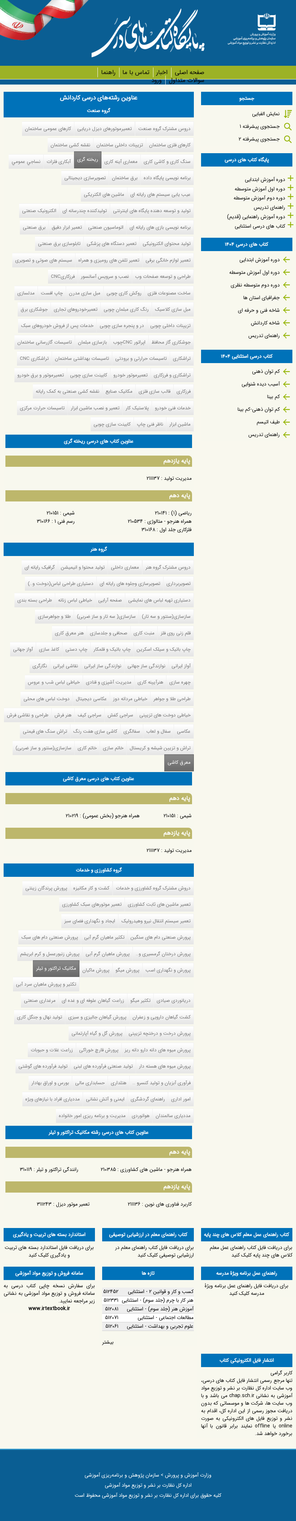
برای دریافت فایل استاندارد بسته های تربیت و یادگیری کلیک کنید (49, 1251)
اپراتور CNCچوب (129, 342)
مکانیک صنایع (118, 391)
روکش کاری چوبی (124, 293)
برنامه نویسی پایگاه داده (167, 178)
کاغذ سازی (49, 649)
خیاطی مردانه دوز (130, 699)
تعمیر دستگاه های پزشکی (111, 243)
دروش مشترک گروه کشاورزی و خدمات (153, 888)
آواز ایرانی (181, 666)
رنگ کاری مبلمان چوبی (126, 309)
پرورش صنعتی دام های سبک (49, 937)
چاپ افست (52, 293)
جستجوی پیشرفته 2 (259, 139)
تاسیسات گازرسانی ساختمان (44, 342)
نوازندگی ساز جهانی (146, 666)
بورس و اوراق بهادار (50, 1083)
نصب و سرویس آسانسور (105, 276)
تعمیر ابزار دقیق (67, 227)
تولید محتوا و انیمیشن (83, 567)
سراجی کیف (89, 715)
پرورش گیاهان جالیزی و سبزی (97, 1017)
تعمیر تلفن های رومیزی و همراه (108, 260)
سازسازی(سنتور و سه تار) (166, 616)
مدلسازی (26, 293)
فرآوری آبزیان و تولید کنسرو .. (161, 1083)
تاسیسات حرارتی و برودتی (141, 358)
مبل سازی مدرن (84, 293)
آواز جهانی (23, 649)
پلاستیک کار (137, 408)
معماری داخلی (125, 567)
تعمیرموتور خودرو (130, 375)
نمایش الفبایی (266, 114)
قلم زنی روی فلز (176, 633)
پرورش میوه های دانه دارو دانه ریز (158, 1050)
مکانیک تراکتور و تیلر (54, 968)
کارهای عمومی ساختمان (48, 129)
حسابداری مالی (90, 1083)
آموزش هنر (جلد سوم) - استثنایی (160, 1309)
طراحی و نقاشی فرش (27, 715)
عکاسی (184, 731)
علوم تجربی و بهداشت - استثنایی (160, 1326)
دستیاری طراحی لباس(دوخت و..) (60, 583)
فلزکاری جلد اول (176, 530)
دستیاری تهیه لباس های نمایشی (159, 600)
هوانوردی (140, 1116)
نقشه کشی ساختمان (70, 145)
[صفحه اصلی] (251, 26)
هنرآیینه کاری (150, 682)
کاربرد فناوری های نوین (168, 1204)
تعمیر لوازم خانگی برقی (168, 260)
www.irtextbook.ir (49, 1309)
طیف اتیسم (268, 422)
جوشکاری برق (34, 309)
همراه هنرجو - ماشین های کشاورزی (156, 1169)
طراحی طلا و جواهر (172, 699)
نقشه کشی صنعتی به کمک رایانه (67, 391)
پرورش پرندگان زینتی (46, 888)
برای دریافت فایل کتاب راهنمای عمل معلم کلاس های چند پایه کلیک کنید (251, 1251)
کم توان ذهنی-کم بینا (259, 409)
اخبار (161, 72)
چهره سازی (180, 682)
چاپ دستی (76, 649)
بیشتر (108, 1342)
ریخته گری (87, 159)
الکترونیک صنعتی (39, 211)
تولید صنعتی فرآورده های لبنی (103, 1066)
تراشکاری (182, 358)
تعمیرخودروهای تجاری (75, 309)
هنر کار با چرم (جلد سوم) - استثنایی (157, 1300)
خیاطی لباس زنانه (75, 600)
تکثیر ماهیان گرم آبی (104, 937)
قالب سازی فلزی (154, 391)
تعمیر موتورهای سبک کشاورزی (92, 904)
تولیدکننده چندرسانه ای (84, 211)
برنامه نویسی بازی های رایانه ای (160, 227)
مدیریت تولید (178, 478)
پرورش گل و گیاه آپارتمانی (96, 1033)
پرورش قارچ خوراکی (98, 1050)
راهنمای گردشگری (148, 1099)
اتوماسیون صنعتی (105, 227)
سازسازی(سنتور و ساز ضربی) (43, 748)
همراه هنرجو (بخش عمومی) (111, 816)
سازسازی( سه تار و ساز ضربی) (106, 616)
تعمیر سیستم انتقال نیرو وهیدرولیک (156, 921)
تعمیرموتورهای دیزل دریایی (104, 129)
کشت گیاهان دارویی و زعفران (161, 1017)
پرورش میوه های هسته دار (165, 1066)
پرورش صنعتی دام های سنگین (161, 937)
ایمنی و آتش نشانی (105, 1099)
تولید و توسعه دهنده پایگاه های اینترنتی (152, 211)
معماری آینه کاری (121, 161)
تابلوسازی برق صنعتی (59, 243)
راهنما (108, 72)
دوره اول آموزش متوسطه (260, 189)
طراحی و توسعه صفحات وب (163, 276)
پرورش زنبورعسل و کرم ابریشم (49, 954)
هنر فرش (63, 715)
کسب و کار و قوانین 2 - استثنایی (160, 1292)
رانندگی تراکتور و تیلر (57, 1169)
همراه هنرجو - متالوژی (169, 521)
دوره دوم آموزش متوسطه (259, 198)
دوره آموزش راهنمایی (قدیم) (256, 217)
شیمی (69, 513)
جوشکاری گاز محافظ (171, 342)
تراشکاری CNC (34, 358)
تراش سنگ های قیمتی (45, 731)
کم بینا (273, 397)
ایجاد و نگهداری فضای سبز (89, 921)
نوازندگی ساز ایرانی (102, 666)
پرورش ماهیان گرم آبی (108, 954)
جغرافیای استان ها (261, 298)
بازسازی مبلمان (92, 342)
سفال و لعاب (158, 731)
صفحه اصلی (189, 72)
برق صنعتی (34, 227)
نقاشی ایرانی (65, 666)
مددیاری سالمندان (173, 1116)
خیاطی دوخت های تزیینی (165, 715)
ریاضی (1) (181, 513)
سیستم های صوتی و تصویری (43, 260)
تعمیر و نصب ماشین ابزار (95, 408)
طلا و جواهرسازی (54, 616)
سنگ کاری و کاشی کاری (167, 161)
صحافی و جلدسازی (108, 633)
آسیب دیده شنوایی (260, 384)
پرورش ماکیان (95, 970)
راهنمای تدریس (269, 207)
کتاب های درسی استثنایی (260, 226)
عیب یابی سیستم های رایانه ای (160, 194)
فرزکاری (184, 391)
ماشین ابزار (180, 424)
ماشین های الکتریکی (104, 194)
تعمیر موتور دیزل (73, 1204)
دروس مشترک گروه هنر (168, 567)
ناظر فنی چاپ (150, 424)
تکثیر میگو (140, 1000)
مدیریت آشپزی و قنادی (108, 682)
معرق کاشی (179, 762)
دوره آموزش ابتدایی (265, 180)
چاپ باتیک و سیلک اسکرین (164, 649)
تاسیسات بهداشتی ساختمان (82, 358)
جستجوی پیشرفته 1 (260, 126)
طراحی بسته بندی (34, 600)
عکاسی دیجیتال (91, 699)
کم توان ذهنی (266, 371)
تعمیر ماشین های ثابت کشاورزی (159, 904)
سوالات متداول (186, 80)
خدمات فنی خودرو (173, 408)
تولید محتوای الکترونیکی (167, 243)
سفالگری (131, 731)
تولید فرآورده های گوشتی (43, 1066)
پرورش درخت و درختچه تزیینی (160, 1033)
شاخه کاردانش (265, 323)
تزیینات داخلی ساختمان (119, 145)
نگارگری (39, 666)
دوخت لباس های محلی (46, 699)
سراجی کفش (120, 715)
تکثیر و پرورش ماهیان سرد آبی (46, 984)
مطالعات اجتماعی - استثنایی (165, 1318)
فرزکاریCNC (63, 276)
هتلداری (118, 1083)
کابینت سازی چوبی (88, 375)
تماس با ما (135, 72)
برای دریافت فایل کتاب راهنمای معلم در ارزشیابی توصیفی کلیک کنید (154, 1251)
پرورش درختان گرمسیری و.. (163, 954)
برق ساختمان (125, 178)
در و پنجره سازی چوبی (122, 325)
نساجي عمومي (26, 161)
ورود (156, 80)
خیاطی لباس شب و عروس (54, 682)
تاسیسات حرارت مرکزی (42, 408)
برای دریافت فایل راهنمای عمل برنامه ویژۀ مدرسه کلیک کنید (246, 1289)
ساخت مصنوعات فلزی (169, 293)
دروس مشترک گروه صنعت (164, 129)
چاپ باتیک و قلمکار (112, 649)
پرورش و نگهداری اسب (168, 970)
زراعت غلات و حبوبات (52, 1050)
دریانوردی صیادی (174, 1000)
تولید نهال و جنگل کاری (39, 1017)
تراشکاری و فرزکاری (172, 375)
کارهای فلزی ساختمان (170, 145)
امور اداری (181, 1099)
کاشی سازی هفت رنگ (95, 731)
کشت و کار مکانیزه (91, 888)
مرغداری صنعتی (40, 1000)
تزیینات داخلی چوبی (170, 325)
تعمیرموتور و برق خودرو (40, 375)
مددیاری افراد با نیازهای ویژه (52, 1099)
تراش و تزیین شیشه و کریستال (160, 748)
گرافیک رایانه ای (40, 567)
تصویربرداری (178, 583)
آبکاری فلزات (59, 161)
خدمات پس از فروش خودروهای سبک (57, 325)
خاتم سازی (113, 748)
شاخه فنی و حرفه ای (259, 310)
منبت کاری (144, 633)
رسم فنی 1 (65, 521)
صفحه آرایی (110, 600)
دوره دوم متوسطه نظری (255, 285)
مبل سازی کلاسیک (173, 309)
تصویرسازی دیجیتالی (85, 178)
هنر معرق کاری (69, 633)
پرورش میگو (127, 970)
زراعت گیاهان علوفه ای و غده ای (93, 1000)
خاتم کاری (87, 748)
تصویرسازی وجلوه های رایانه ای (130, 583)
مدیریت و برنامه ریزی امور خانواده (92, 1116)
